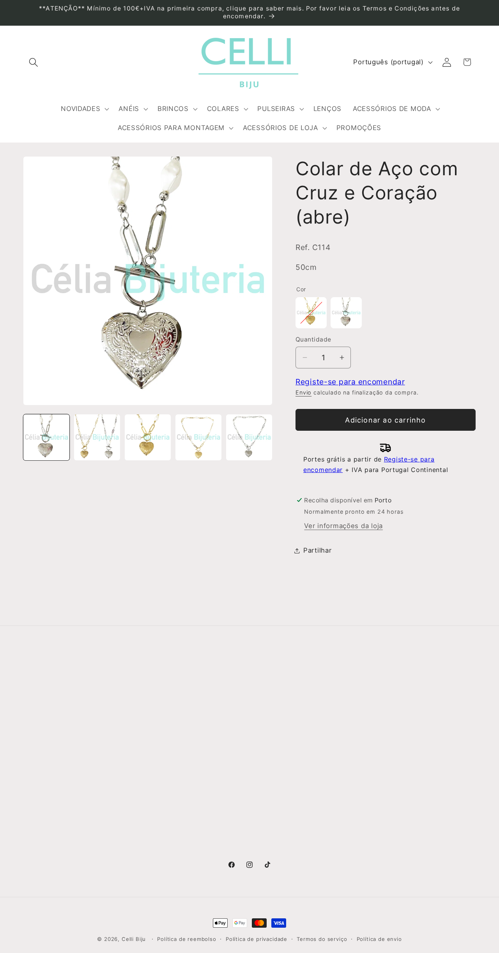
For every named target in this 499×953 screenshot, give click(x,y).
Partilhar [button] (317, 550)
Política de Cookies (170, 763)
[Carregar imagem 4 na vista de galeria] (198, 437)
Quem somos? (47, 701)
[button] (33, 62)
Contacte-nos (46, 716)
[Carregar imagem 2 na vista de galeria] (97, 437)
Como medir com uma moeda (187, 779)
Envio (303, 392)
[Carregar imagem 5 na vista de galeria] (249, 437)
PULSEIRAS (272, 763)
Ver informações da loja (343, 526)
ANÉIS (263, 716)
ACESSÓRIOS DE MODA (292, 794)
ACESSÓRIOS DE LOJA (291, 836)
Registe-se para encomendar (350, 381)
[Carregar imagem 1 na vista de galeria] (46, 437)
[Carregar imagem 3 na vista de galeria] (148, 437)
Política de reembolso (186, 939)
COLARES (269, 748)
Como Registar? (164, 701)
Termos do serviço (322, 939)
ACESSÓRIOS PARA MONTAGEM (285, 815)
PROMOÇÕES (275, 852)
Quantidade (313, 339)
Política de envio (379, 939)
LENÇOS (267, 779)
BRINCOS (269, 732)
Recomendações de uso (178, 732)
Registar (384, 720)
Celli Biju (134, 939)
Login (378, 700)
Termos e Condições (172, 716)
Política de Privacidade (176, 748)
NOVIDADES (273, 701)
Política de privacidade (256, 939)
